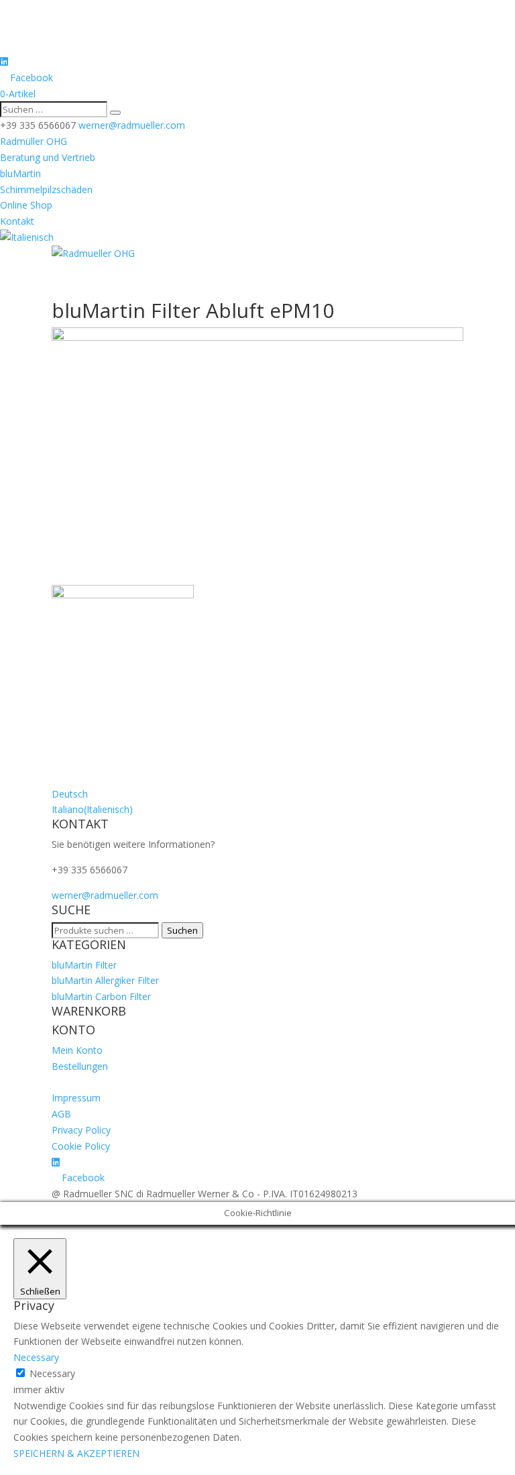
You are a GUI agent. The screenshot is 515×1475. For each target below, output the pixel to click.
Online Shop (26, 205)
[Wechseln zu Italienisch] (27, 237)
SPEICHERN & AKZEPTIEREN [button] (76, 1453)
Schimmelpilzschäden (46, 189)
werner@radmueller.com (105, 895)
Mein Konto (77, 1050)
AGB (61, 1113)
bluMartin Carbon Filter (101, 996)
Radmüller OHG (33, 141)
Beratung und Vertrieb (47, 157)
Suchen (182, 930)
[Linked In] (4, 61)
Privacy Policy (81, 1130)
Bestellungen (80, 1066)
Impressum (76, 1097)
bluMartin (20, 173)
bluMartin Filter (84, 965)
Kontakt (17, 221)
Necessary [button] (36, 1357)
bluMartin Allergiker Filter (105, 980)
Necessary (52, 1373)
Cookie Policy (81, 1146)
